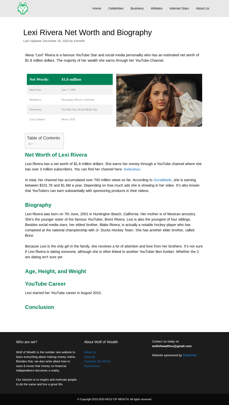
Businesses (92, 366)
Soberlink (189, 355)
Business (137, 8)
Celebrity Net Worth (97, 361)
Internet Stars (179, 8)
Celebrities (115, 8)
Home (96, 8)
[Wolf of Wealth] (23, 8)
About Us (202, 8)
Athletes (156, 8)
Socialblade (163, 180)
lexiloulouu (132, 169)
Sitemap (89, 357)
